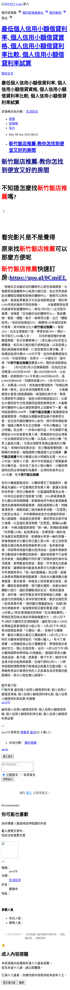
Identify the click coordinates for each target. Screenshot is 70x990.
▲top (4, 749)
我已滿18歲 (9, 982)
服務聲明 (40, 938)
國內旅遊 (31, 742)
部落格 (13, 123)
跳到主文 (7, 73)
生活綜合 (32, 111)
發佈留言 (8, 779)
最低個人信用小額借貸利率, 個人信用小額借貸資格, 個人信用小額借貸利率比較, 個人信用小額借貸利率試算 (34, 46)
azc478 (5, 702)
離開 (21, 982)
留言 (33, 732)
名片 (12, 128)
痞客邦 (24, 732)
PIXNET (17, 934)
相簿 (12, 119)
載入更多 (8, 756)
